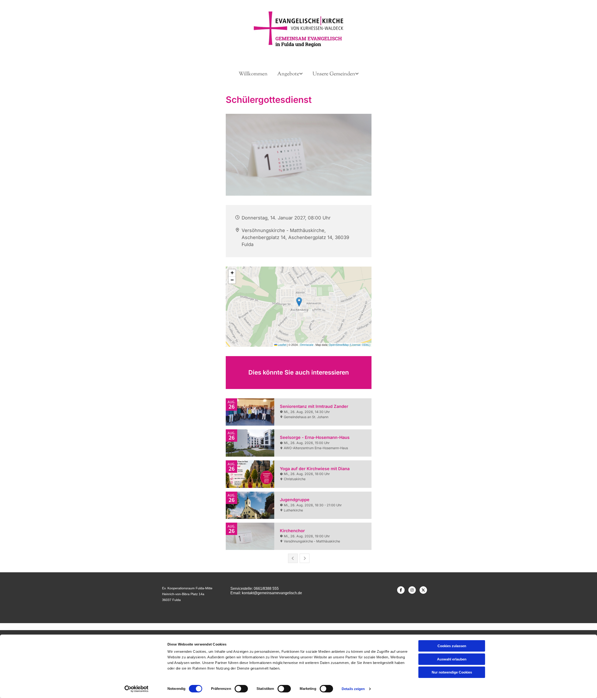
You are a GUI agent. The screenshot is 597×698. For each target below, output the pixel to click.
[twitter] (423, 590)
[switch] (241, 688)
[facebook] (401, 590)
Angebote (288, 74)
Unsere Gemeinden (333, 74)
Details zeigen (353, 689)
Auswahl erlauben (451, 659)
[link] (290, 74)
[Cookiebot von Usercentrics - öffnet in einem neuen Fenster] (136, 688)
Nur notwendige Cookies (452, 672)
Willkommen (253, 74)
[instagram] (412, 590)
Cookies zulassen (451, 646)
